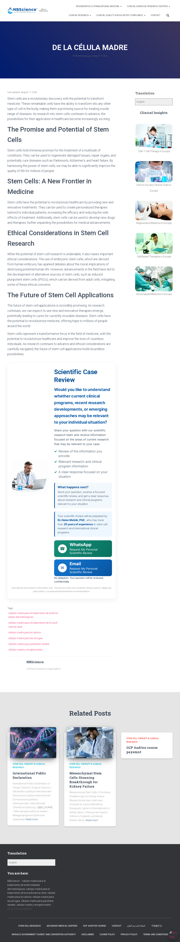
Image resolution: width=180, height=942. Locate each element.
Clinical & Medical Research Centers (147, 6)
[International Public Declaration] (33, 742)
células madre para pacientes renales (28, 644)
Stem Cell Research (29, 926)
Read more (32, 819)
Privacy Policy (129, 934)
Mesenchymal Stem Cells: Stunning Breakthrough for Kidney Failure (85, 780)
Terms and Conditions (155, 934)
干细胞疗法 (156, 926)
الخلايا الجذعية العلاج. (136, 926)
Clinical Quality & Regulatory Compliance (120, 15)
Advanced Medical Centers (62, 926)
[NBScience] (28, 10)
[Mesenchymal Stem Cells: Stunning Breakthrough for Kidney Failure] (90, 742)
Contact (155, 15)
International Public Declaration (29, 775)
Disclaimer (88, 934)
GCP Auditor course (94, 926)
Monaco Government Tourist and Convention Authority (44, 934)
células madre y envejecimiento (25, 649)
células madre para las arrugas (25, 638)
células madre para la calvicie (24, 632)
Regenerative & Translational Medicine (98, 6)
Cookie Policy (107, 934)
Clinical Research (79, 15)
